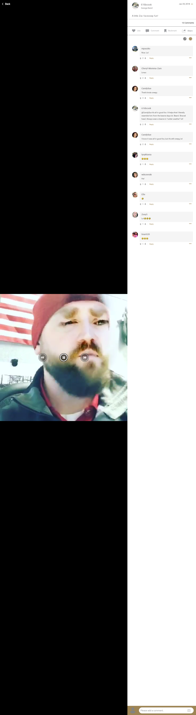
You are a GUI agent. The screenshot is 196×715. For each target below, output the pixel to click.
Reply (151, 58)
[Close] (6, 3)
